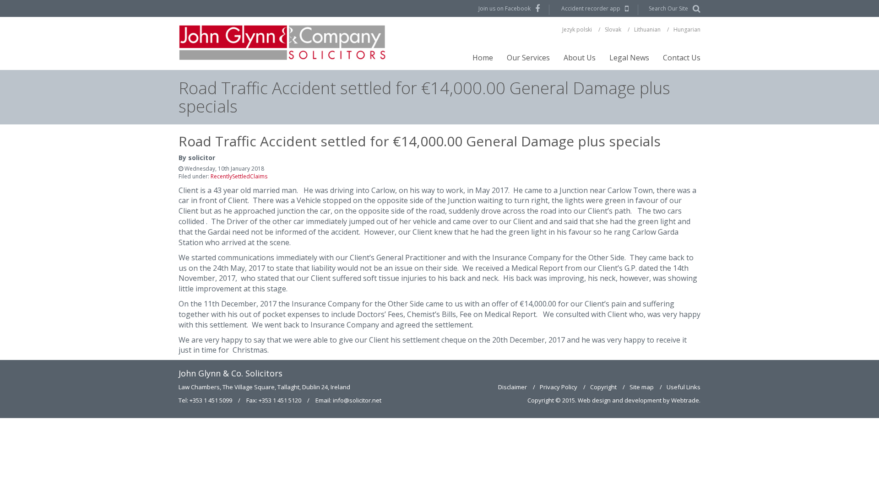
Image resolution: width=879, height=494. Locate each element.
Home (482, 58)
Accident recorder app (590, 8)
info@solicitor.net (357, 400)
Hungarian (686, 29)
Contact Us (681, 58)
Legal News (629, 58)
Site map (641, 387)
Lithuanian (647, 29)
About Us (580, 58)
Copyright (603, 387)
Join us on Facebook (504, 8)
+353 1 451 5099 (211, 400)
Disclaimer (512, 387)
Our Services (528, 58)
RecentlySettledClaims (239, 176)
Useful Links (683, 387)
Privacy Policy (558, 387)
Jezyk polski (577, 29)
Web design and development (620, 400)
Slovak (613, 29)
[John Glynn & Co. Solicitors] (283, 43)
